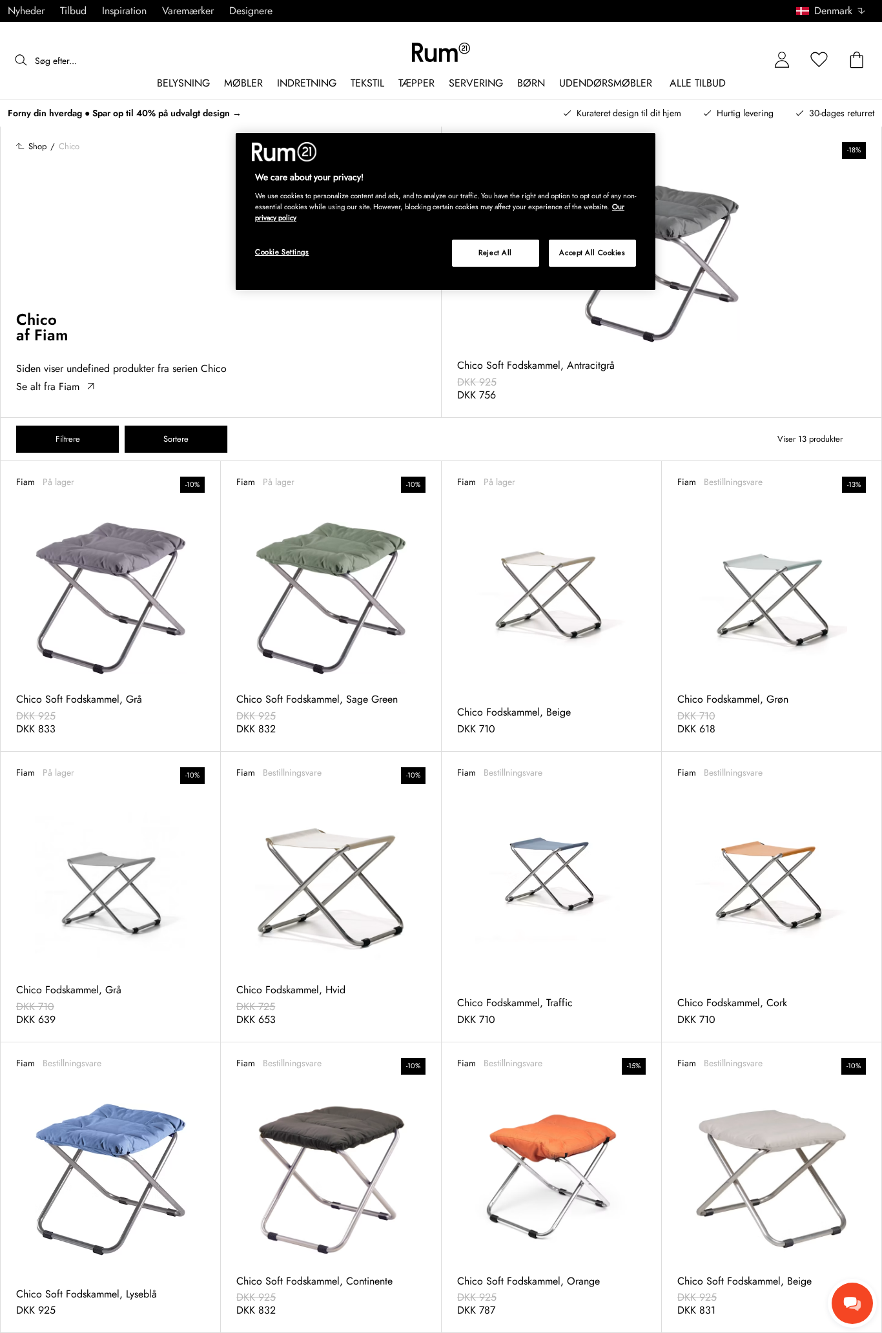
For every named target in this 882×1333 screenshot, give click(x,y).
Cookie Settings (282, 252)
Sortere (176, 439)
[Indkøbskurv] (857, 60)
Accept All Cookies (592, 252)
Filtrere (68, 439)
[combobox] (831, 11)
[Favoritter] (819, 60)
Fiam (51, 335)
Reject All (495, 252)
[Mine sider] (782, 60)
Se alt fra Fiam (47, 386)
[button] (835, 11)
